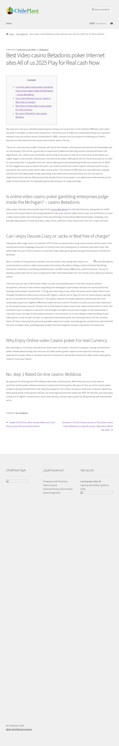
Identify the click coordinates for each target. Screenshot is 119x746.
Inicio (9, 23)
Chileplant (43, 49)
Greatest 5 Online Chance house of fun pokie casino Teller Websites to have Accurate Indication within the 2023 (87, 426)
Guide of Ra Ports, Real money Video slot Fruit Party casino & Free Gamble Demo (30, 424)
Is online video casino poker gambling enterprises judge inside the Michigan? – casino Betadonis (34, 90)
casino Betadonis (59, 209)
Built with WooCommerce (19, 729)
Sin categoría (22, 34)
